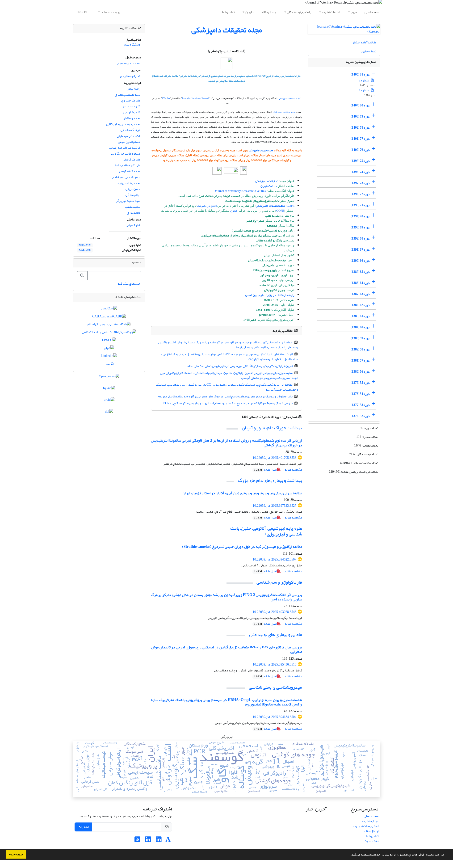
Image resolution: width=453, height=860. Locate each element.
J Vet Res (166, 99)
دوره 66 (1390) (360, 260)
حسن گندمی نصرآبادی (126, 177)
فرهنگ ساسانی (130, 130)
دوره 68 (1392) (360, 238)
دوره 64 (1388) (360, 283)
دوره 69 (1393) (360, 227)
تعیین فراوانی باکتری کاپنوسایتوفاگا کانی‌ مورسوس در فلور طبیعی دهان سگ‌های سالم (240, 366)
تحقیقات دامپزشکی (266, 181)
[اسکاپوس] (109, 309)
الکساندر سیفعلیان (128, 136)
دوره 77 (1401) (360, 138)
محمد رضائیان (131, 118)
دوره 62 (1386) (360, 305)
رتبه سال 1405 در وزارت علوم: (269, 295)
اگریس (109, 363)
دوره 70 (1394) (360, 216)
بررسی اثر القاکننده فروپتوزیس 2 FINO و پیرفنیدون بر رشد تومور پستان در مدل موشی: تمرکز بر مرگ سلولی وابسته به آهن (226, 597)
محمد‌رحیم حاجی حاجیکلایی (123, 124)
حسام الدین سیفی (129, 142)
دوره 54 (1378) (360, 394)
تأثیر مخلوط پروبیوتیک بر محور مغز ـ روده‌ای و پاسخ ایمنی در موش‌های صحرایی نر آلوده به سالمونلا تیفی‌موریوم (225, 396)
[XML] (238, 417)
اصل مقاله (265, 469)
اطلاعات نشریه (331, 12)
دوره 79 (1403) (360, 116)
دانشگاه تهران (268, 186)
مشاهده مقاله (293, 469)
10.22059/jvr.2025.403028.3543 (274, 612)
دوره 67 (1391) (360, 249)
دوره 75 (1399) (360, 161)
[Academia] (168, 841)
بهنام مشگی (133, 195)
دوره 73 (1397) (360, 183)
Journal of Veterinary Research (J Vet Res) (241, 191)
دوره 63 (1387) (360, 294)
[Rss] (137, 841)
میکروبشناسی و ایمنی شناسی (275, 687)
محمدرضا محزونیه (128, 183)
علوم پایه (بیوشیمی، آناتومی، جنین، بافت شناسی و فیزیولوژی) (266, 531)
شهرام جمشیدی (130, 76)
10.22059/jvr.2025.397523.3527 (274, 505)
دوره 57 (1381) (360, 360)
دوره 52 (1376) (360, 416)
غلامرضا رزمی (131, 112)
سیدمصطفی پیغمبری (127, 94)
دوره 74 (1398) (360, 172)
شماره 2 (364, 80)
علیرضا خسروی (130, 100)
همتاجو (225, 235)
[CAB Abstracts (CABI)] (109, 317)
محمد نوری (133, 212)
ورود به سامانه (110, 12)
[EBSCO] (109, 341)
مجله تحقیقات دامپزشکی (226, 30)
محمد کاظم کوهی (129, 171)
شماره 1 (364, 90)
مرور (354, 12)
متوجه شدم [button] (16, 854)
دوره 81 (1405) (360, 74)
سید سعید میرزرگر (128, 201)
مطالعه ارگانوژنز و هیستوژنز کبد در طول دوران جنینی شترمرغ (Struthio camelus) (242, 546)
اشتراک (83, 826)
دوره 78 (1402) (360, 127)
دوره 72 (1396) (360, 194)
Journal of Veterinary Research (196, 99)
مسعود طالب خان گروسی (125, 153)
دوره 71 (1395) (360, 205)
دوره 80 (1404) (360, 105)
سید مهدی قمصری (128, 63)
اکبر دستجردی (131, 106)
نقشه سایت (371, 841)
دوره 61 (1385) (360, 316)
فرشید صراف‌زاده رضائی (124, 147)
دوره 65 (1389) (360, 272)
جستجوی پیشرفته (129, 283)
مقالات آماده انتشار (364, 42)
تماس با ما (228, 12)
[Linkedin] (109, 357)
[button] (349, 855)
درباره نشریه (370, 821)
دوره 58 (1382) (360, 349)
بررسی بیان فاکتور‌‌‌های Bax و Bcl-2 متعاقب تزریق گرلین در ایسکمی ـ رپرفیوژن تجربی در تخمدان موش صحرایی (226, 649)
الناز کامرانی (133, 225)
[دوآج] (109, 349)
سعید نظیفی (132, 206)
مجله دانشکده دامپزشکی (289, 99)
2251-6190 (85, 250)
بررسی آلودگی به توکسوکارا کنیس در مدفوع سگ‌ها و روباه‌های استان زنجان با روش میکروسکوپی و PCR (228, 403)
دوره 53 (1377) (360, 405)
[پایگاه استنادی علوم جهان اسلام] (109, 325)
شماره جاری (368, 51)
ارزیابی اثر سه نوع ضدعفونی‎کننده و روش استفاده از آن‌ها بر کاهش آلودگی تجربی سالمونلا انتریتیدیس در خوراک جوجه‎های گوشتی (226, 442)
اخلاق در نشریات (207, 206)
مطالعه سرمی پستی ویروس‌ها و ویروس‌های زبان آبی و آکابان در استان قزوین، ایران (242, 493)
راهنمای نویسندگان (299, 12)
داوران (249, 12)
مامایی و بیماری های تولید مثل (275, 634)
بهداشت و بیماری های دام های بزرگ (270, 480)
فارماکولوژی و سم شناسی (279, 582)
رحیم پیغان (133, 88)
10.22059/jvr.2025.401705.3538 (274, 458)
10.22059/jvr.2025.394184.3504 (274, 717)
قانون (233, 211)
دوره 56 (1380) (360, 371)
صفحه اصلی (372, 12)
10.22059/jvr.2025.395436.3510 (274, 664)
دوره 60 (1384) (360, 327)
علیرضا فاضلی (131, 159)
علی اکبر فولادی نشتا (127, 165)
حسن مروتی (133, 189)
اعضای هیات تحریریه (365, 826)
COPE (290, 206)
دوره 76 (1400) (360, 150)
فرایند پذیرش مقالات (217, 196)
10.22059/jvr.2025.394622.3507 (274, 559)
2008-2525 (85, 245)
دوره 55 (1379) (360, 382)
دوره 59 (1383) (360, 338)
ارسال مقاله (268, 12)
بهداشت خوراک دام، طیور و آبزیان (272, 427)
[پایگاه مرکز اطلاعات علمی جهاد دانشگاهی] (109, 333)
